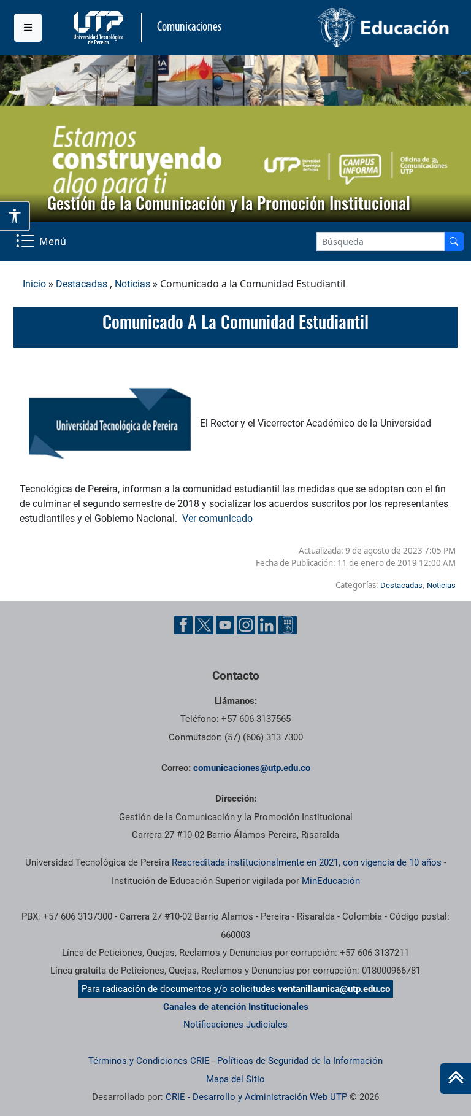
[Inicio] (455, 1078)
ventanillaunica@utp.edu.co (334, 988)
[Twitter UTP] (204, 625)
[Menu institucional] (28, 28)
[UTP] (100, 27)
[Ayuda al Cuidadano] (287, 625)
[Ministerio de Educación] (346, 27)
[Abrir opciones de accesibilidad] (15, 216)
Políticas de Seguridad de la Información (300, 1060)
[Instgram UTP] (246, 625)
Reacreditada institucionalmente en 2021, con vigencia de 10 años (307, 862)
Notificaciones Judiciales (235, 1024)
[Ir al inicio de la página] (455, 1078)
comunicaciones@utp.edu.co (251, 767)
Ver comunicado (217, 518)
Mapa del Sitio (235, 1079)
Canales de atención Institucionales (235, 1006)
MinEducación (331, 880)
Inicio (34, 284)
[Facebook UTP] (183, 625)
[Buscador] (454, 241)
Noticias (132, 284)
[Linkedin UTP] (267, 625)
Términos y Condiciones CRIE (149, 1060)
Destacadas (81, 284)
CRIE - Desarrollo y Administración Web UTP (256, 1096)
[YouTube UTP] (225, 625)
